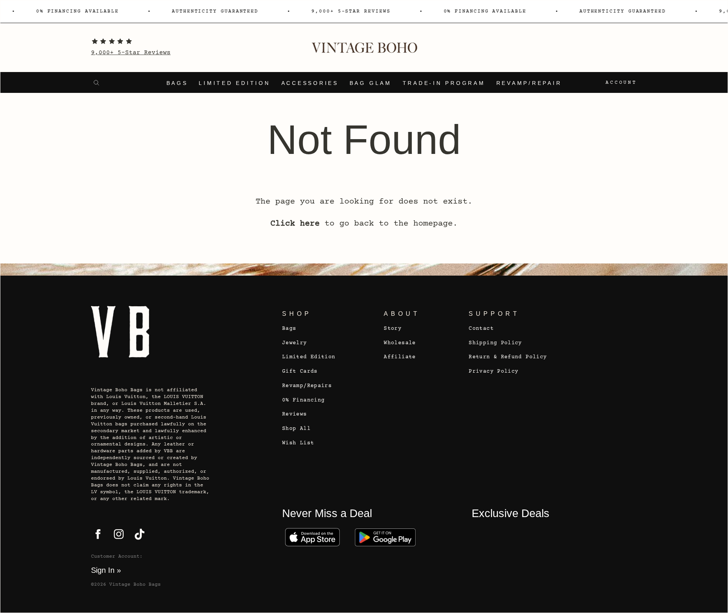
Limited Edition (234, 83)
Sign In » (106, 570)
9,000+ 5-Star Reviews (131, 52)
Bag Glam (371, 83)
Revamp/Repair (529, 83)
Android (385, 537)
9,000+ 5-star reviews (347, 11)
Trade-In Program (444, 83)
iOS (312, 537)
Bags (177, 83)
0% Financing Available (74, 11)
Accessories (310, 83)
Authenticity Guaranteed (211, 11)
